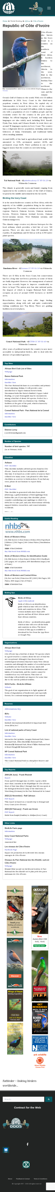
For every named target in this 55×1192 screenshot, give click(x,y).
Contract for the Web (27, 1107)
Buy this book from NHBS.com (17, 551)
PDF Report (9, 799)
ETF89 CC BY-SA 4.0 (37, 341)
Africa (27, 21)
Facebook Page (11, 850)
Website (5, 91)
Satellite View (10, 382)
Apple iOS (22, 601)
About (10, 1179)
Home (5, 21)
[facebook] (27, 1144)
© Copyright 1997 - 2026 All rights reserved (26, 1184)
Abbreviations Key (13, 709)
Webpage (8, 372)
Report (7, 778)
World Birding (16, 21)
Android (31, 601)
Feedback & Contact (23, 1179)
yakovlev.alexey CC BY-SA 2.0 (36, 180)
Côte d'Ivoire (38, 21)
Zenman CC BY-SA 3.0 (30, 268)
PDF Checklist (10, 466)
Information (10, 379)
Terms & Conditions (40, 1179)
